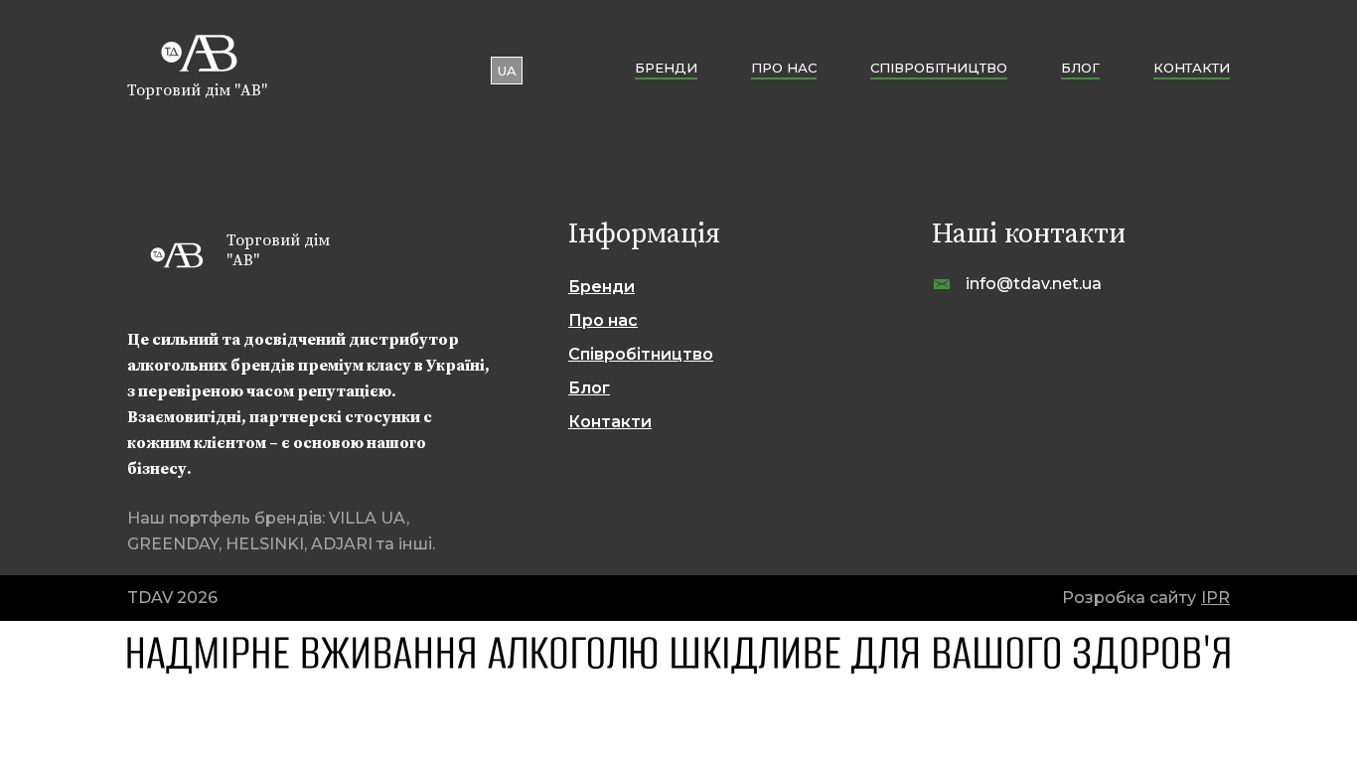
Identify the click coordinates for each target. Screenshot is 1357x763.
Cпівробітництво (938, 68)
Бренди (666, 68)
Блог (1080, 68)
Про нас (784, 68)
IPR (1215, 597)
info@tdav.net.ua (1034, 283)
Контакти (1191, 68)
